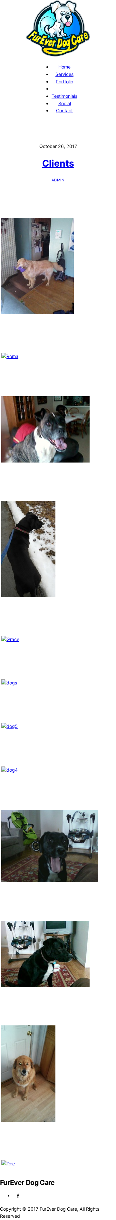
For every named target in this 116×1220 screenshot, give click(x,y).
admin (58, 180)
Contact (64, 110)
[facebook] (18, 1195)
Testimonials (64, 96)
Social (64, 103)
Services (64, 74)
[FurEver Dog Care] (58, 54)
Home (64, 66)
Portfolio (64, 81)
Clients (58, 163)
